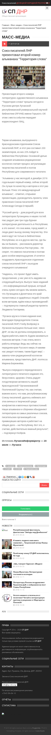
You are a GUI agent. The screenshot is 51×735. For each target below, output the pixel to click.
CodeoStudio (40, 731)
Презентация (41, 466)
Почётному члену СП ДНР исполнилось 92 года (31, 554)
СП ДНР (7, 469)
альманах (11, 466)
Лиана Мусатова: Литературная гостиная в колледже (27, 573)
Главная (5, 25)
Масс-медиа (16, 25)
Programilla (36, 728)
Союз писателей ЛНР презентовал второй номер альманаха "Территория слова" (24, 28)
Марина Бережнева (25, 466)
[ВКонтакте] (19, 476)
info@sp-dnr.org (9, 684)
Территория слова (32, 469)
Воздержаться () (25, 514)
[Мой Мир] (28, 476)
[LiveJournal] (30, 476)
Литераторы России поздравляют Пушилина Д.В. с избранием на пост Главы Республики (29, 584)
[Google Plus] (33, 476)
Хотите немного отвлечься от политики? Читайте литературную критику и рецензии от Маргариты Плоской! (29, 599)
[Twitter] (22, 476)
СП (17, 11)
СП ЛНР (18, 469)
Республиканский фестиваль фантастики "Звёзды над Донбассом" (30, 531)
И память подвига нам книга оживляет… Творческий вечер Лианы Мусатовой (30, 542)
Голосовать (25, 508)
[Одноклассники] (25, 476)
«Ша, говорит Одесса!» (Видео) (27, 564)
